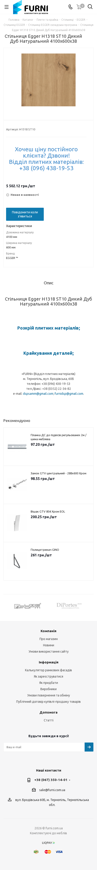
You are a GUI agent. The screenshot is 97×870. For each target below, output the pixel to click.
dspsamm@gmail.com (38, 393)
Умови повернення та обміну (48, 695)
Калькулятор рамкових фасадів (48, 670)
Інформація (48, 662)
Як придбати (48, 683)
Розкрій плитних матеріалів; (48, 327)
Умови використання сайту (49, 651)
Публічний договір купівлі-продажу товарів (48, 701)
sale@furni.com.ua (52, 790)
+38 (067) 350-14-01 (50, 780)
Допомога (48, 712)
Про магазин (48, 639)
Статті (48, 720)
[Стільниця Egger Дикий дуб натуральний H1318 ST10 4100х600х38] (48, 80)
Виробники (48, 689)
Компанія (48, 631)
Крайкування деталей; (48, 353)
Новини (48, 645)
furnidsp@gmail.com (69, 393)
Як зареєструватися (48, 676)
